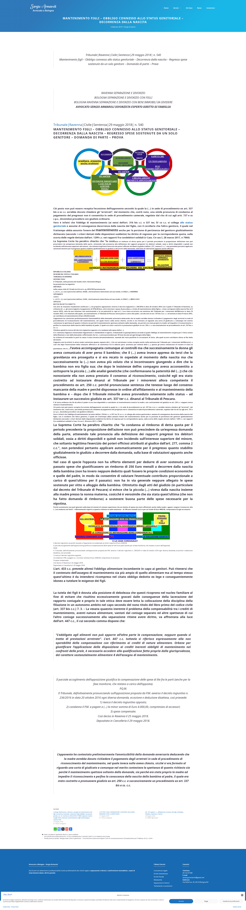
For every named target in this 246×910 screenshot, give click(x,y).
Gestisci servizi (237, 906)
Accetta (181, 901)
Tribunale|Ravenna (67, 125)
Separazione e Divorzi (162, 883)
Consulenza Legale (160, 871)
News (199, 8)
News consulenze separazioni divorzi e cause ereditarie (61, 834)
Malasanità (158, 880)
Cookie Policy (6, 906)
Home (166, 8)
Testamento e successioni (163, 886)
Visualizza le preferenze (231, 901)
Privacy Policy (14, 906)
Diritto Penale (159, 877)
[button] (242, 895)
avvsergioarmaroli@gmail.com (193, 877)
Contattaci (210, 8)
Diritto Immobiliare (161, 874)
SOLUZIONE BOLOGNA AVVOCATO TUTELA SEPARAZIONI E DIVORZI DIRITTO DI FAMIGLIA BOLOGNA (77, 836)
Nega (206, 901)
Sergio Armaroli (129, 27)
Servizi (176, 8)
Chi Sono (189, 8)
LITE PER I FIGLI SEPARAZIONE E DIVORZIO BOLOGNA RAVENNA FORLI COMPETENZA (117, 813)
